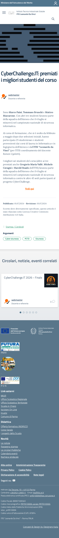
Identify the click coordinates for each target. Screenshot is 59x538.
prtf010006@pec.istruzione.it (42, 495)
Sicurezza (40, 238)
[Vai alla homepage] (11, 13)
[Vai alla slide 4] (30, 312)
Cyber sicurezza (12, 238)
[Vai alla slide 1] (20, 312)
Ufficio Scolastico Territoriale (14, 402)
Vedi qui (29, 188)
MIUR (3, 395)
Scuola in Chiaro (8, 406)
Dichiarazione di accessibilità (15, 474)
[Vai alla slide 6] (36, 312)
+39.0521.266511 (18, 492)
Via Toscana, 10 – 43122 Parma (21, 489)
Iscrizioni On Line (9, 409)
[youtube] (14, 480)
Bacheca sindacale (9, 457)
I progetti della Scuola (11, 433)
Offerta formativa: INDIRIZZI (14, 426)
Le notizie (5, 443)
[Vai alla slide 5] (33, 312)
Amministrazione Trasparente (30, 465)
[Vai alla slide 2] (23, 312)
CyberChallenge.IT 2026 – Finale (23, 277)
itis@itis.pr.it (38, 492)
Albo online (6, 465)
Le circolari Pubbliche (11, 450)
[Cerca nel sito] (53, 19)
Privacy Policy (7, 470)
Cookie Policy (25, 470)
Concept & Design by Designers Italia (40, 526)
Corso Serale (7, 430)
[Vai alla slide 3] (27, 312)
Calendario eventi (9, 453)
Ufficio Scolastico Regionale (14, 399)
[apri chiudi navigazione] (4, 13)
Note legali (39, 474)
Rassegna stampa (9, 446)
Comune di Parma (9, 416)
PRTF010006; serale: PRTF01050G (35, 503)
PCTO (27, 238)
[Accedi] (55, 3)
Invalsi (4, 413)
